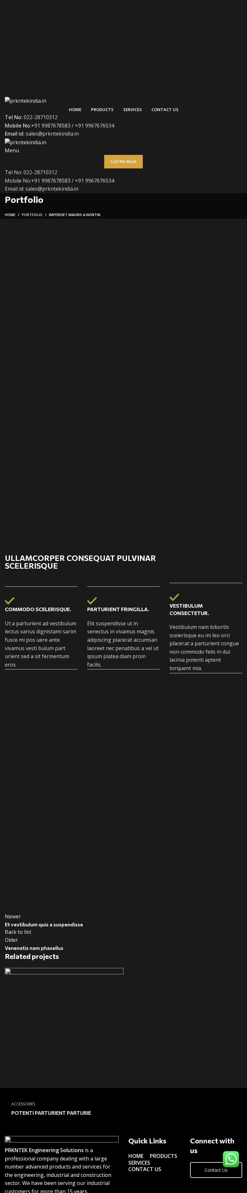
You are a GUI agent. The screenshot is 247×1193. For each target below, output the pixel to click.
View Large (119, 973)
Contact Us (216, 1170)
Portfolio (32, 214)
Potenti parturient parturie (51, 1113)
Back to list (18, 931)
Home (10, 214)
